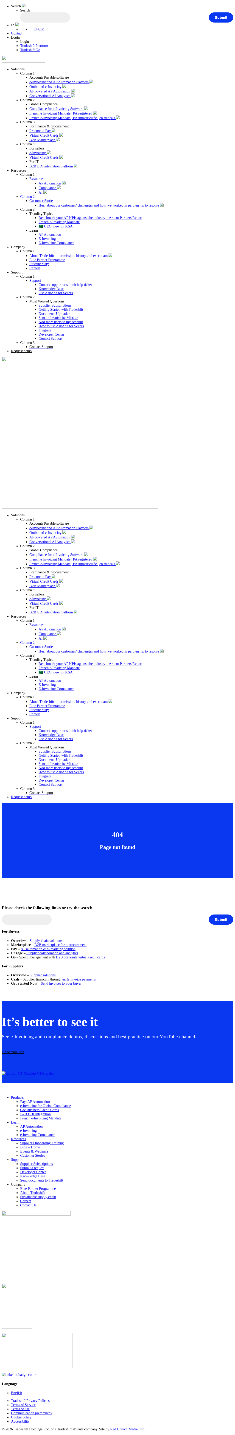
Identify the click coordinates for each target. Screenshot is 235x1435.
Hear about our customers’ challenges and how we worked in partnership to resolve (99, 205)
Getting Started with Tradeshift (61, 309)
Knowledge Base (51, 289)
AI (41, 192)
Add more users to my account (61, 322)
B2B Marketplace (42, 140)
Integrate (45, 330)
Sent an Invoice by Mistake (58, 318)
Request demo (21, 351)
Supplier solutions (43, 975)
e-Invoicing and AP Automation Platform (59, 82)
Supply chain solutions (46, 941)
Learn (15, 1122)
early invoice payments (79, 979)
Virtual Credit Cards (44, 135)
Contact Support (50, 338)
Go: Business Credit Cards (39, 1110)
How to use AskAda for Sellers (61, 326)
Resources (36, 179)
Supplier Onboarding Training (42, 1143)
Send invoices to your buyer (61, 983)
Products (17, 1097)
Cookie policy (21, 1417)
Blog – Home (30, 1147)
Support (35, 280)
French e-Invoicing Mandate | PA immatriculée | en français (72, 118)
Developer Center (51, 334)
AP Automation (50, 183)
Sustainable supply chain (38, 1197)
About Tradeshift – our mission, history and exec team (69, 256)
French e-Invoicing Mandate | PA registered (61, 113)
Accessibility (20, 1421)
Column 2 (27, 196)
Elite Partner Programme (47, 260)
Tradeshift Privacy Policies (30, 1401)
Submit (221, 17)
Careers (34, 268)
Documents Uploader (54, 314)
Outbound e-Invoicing (45, 87)
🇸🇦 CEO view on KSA (56, 226)
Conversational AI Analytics (50, 96)
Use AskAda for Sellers (56, 293)
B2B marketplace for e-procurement (60, 945)
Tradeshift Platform (34, 46)
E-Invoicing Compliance (56, 243)
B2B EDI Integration (35, 1114)
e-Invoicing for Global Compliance (45, 1106)
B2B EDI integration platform (51, 166)
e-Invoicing (38, 153)
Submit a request (32, 1168)
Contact (16, 33)
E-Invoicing (47, 239)
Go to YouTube (13, 1052)
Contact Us (28, 1205)
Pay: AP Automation (35, 1102)
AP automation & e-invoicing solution (48, 949)
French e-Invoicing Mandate (59, 222)
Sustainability (39, 264)
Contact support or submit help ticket (65, 285)
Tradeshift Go (30, 50)
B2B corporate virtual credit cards (80, 957)
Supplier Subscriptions (55, 305)
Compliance (48, 188)
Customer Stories (41, 201)
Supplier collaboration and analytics (52, 953)
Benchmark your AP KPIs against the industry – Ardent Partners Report (90, 218)
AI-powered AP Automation (50, 91)
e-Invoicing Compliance (37, 1135)
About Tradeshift (32, 1193)
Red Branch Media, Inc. (127, 1429)
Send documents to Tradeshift (41, 1180)
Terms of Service (23, 1405)
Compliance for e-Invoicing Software (56, 109)
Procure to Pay (40, 131)
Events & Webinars (34, 1151)
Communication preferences (31, 1413)
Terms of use (20, 1409)
